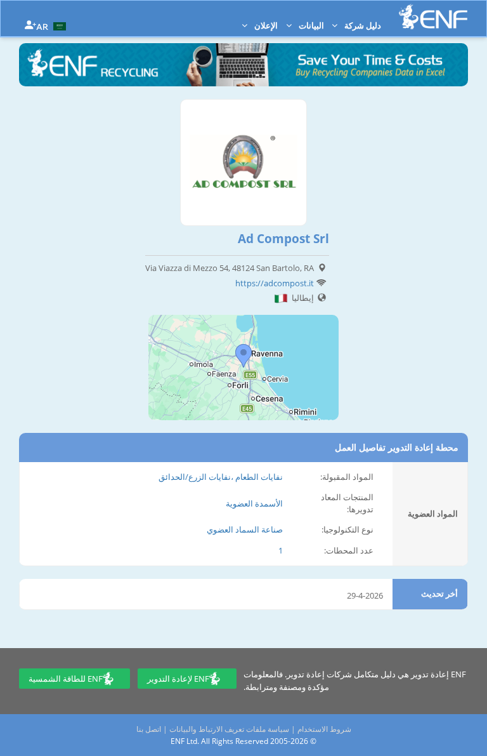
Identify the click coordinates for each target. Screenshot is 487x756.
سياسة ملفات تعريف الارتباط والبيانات (229, 729)
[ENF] (433, 17)
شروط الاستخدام (324, 729)
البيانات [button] (310, 25)
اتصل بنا (148, 729)
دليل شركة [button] (361, 25)
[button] (52, 25)
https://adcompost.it (274, 283)
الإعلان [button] (265, 25)
